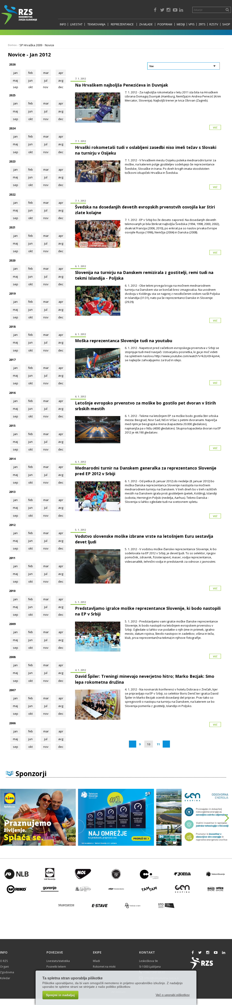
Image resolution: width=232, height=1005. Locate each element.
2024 (12, 128)
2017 (12, 360)
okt (30, 119)
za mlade (146, 24)
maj (15, 80)
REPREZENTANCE (122, 24)
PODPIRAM (164, 24)
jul (45, 80)
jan (15, 73)
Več (215, 127)
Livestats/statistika (58, 961)
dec (60, 119)
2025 (12, 95)
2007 (12, 690)
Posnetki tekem (56, 967)
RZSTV (213, 24)
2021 (12, 227)
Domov (12, 45)
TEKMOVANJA (96, 24)
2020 (12, 260)
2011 (12, 558)
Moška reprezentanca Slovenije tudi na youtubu (123, 340)
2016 (12, 393)
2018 (12, 327)
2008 (12, 657)
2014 (12, 459)
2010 (12, 591)
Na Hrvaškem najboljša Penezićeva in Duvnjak (121, 85)
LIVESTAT (76, 24)
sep (15, 119)
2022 (12, 194)
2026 (12, 64)
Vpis (191, 24)
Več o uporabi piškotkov (173, 995)
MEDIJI (181, 24)
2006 (12, 723)
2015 (12, 426)
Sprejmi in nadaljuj (60, 995)
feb (30, 73)
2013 (12, 492)
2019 (12, 293)
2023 (12, 161)
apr (60, 73)
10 (148, 744)
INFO (63, 24)
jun (30, 80)
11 (158, 744)
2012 (12, 525)
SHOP (226, 24)
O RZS (4, 961)
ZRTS (201, 24)
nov (45, 119)
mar (46, 73)
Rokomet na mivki (104, 967)
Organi (4, 967)
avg (60, 80)
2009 (12, 624)
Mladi (96, 961)
